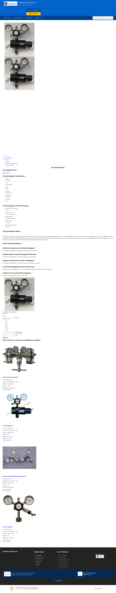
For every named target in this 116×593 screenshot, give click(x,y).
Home (7, 159)
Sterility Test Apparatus (63, 566)
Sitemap (38, 564)
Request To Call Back (7, 158)
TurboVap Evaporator (63, 564)
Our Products (28, 17)
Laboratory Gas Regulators (12, 163)
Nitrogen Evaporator (63, 555)
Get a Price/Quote (7, 172)
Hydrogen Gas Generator (64, 559)
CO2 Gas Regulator (8, 425)
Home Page (7, 17)
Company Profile (17, 17)
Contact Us (38, 17)
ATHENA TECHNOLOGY (27, 3)
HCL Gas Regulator (8, 527)
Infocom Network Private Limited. (33, 588)
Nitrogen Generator (63, 562)
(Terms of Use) (35, 587)
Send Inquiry (34, 13)
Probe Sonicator (62, 557)
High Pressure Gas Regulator (10, 377)
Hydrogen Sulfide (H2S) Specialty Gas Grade (14, 476)
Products (8, 161)
